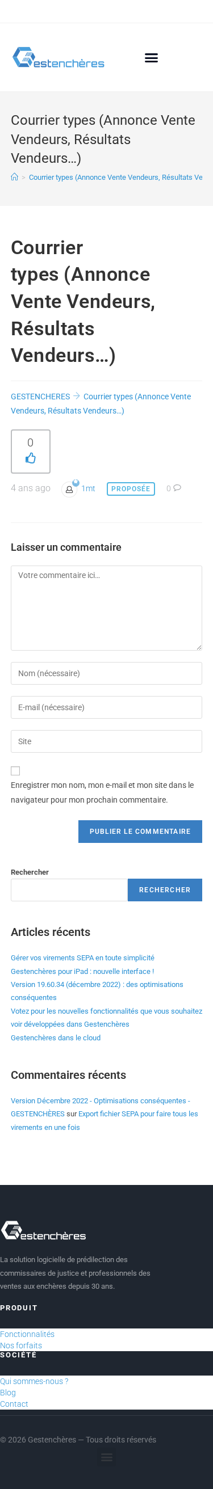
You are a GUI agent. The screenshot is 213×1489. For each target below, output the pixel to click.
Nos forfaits (21, 1345)
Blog (8, 1392)
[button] (151, 57)
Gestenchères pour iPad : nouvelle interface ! (82, 971)
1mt (88, 488)
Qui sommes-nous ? (34, 1381)
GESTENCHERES (40, 396)
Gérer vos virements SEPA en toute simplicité (82, 958)
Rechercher (30, 872)
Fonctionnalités (27, 1334)
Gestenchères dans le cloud (56, 1038)
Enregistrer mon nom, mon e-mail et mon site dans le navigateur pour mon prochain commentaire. (102, 792)
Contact (14, 1403)
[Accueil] (14, 177)
